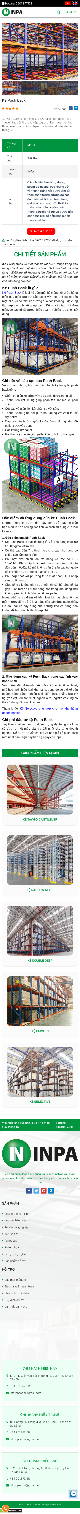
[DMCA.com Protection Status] (11, 1512)
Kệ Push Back (11, 292)
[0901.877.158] (5, 1508)
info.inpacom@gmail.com (25, 1393)
